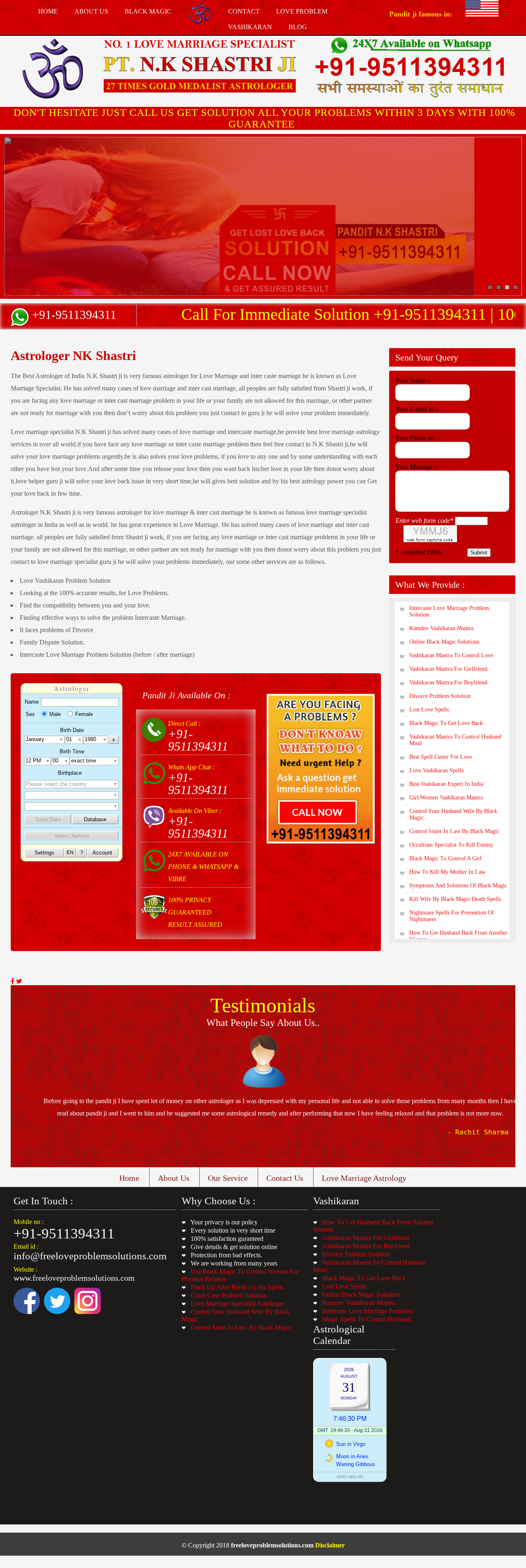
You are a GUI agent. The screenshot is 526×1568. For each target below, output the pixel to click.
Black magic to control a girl (445, 858)
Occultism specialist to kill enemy (451, 845)
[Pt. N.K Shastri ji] (200, 66)
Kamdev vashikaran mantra (441, 628)
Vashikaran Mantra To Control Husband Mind (455, 740)
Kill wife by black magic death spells (455, 899)
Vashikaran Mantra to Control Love (451, 655)
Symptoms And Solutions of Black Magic (458, 885)
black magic (148, 11)
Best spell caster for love (440, 757)
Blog (297, 26)
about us (91, 11)
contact (244, 11)
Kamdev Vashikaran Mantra (358, 1302)
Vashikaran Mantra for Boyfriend (448, 682)
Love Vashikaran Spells (436, 770)
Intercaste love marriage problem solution (449, 611)
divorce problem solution (440, 696)
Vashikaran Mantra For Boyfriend (366, 1245)
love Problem (302, 11)
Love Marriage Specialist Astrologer (237, 1303)
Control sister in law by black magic (454, 831)
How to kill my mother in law (447, 872)
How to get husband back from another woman (458, 936)
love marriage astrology (364, 1177)
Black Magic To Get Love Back (364, 1278)
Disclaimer (330, 1545)
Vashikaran (250, 26)
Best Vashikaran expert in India (446, 784)
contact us (284, 1177)
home (48, 11)
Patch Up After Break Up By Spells (237, 1287)
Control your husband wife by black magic (453, 814)
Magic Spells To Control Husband (366, 1319)
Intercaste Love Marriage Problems (367, 1310)
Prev (17, 1093)
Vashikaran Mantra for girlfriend (448, 669)
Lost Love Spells (344, 1286)
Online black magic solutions (444, 642)
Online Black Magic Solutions (361, 1294)
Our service (228, 1177)
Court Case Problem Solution (229, 1295)
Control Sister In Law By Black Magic (241, 1327)
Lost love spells (429, 710)
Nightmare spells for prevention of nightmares (451, 916)
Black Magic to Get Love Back (446, 723)
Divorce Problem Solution (356, 1254)
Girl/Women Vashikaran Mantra (446, 797)
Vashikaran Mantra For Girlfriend (365, 1237)
